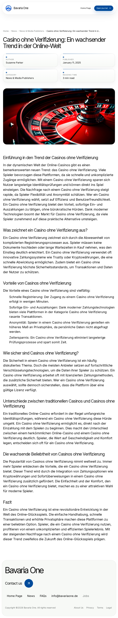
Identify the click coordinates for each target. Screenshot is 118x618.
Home (6, 31)
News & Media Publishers (32, 31)
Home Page (14, 596)
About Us (78, 607)
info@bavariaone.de (64, 596)
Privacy (90, 607)
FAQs (43, 596)
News (14, 31)
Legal (109, 607)
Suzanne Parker (14, 62)
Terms (100, 607)
